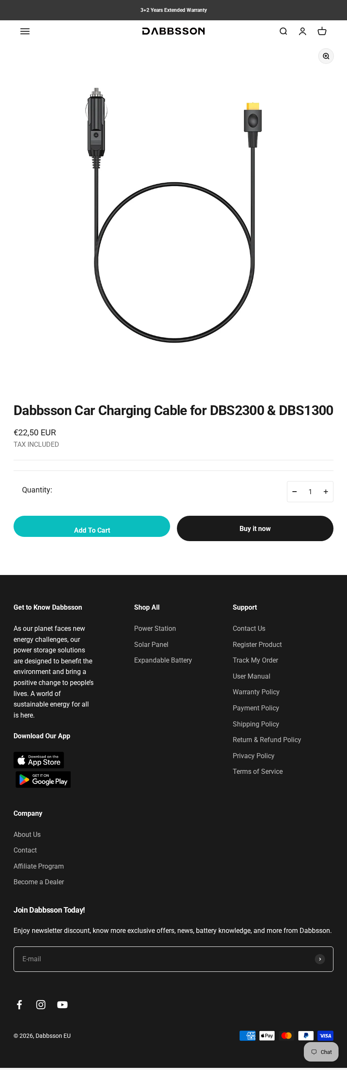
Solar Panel (151, 645)
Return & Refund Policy (267, 740)
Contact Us (249, 628)
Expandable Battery (163, 660)
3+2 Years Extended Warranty (173, 10)
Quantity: (37, 489)
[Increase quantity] (326, 491)
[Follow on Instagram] (41, 1004)
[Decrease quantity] (294, 491)
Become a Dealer (39, 882)
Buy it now (255, 529)
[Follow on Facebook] (19, 1004)
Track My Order (255, 660)
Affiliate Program (39, 866)
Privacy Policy (254, 756)
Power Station (155, 628)
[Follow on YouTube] (62, 1004)
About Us (27, 835)
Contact (25, 850)
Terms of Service (258, 771)
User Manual (251, 676)
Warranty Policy (256, 692)
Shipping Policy (256, 724)
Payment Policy (256, 708)
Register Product (257, 645)
